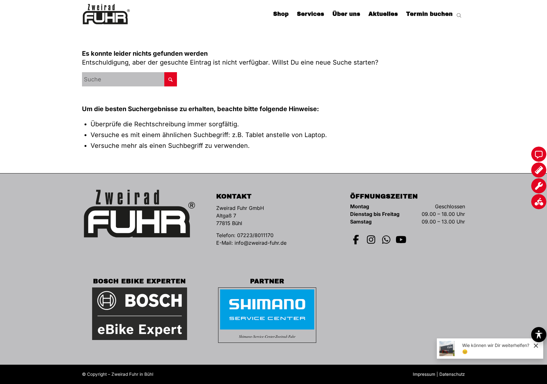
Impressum (424, 374)
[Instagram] (371, 239)
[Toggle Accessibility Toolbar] (538, 334)
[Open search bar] (459, 14)
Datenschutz (452, 374)
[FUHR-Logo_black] (106, 14)
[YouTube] (401, 239)
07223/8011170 (255, 235)
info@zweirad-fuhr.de (260, 243)
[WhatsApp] (386, 239)
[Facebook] (356, 239)
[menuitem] (281, 14)
